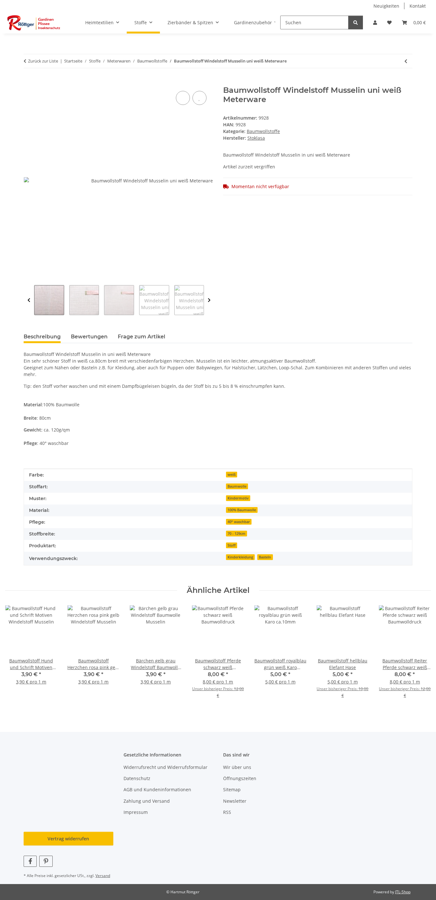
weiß (232, 474)
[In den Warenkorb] (29, 82)
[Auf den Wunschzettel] (199, 98)
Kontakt (418, 6)
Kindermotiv (238, 498)
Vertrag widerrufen (68, 839)
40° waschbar (239, 522)
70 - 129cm (236, 533)
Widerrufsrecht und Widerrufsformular (165, 767)
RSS (227, 812)
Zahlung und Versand (147, 801)
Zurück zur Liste (43, 61)
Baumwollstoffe (263, 131)
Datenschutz (137, 778)
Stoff (232, 545)
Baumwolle (237, 486)
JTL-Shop (402, 892)
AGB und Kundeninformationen (157, 789)
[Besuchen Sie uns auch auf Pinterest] (45, 861)
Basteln (265, 557)
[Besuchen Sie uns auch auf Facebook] (30, 861)
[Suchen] (355, 22)
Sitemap (232, 789)
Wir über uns (237, 767)
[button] (375, 22)
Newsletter (234, 801)
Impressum (136, 812)
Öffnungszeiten (239, 778)
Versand (102, 875)
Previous (29, 300)
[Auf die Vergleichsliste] (183, 98)
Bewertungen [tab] (89, 337)
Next (209, 300)
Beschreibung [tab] (42, 337)
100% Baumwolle (242, 510)
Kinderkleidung (240, 557)
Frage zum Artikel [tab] (141, 337)
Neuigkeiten (386, 6)
